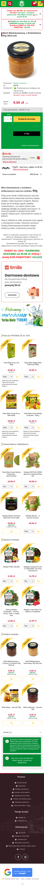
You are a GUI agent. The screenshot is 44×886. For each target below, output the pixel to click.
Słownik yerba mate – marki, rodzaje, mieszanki (22, 879)
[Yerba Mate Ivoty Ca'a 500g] (11, 351)
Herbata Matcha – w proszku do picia (33, 517)
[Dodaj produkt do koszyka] (17, 376)
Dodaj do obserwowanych (30, 145)
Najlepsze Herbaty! (10, 540)
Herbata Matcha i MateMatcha (15, 444)
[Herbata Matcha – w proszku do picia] (32, 504)
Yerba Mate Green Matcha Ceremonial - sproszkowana (11, 474)
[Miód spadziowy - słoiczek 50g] (32, 695)
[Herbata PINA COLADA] (11, 555)
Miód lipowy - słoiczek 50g (11, 707)
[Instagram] (25, 857)
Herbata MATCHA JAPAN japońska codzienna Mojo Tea (33, 474)
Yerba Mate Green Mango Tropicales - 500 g (33, 414)
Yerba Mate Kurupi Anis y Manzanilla (11, 414)
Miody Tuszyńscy (20, 83)
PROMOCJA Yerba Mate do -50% (22, 21)
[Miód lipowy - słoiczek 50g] (11, 695)
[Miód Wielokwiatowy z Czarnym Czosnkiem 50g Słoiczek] (11, 649)
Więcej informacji (9, 162)
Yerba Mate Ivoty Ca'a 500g (11, 364)
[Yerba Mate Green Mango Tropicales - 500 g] (32, 401)
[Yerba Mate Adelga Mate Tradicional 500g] (32, 351)
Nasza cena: (5, 103)
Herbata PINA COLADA (11, 567)
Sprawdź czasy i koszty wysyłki (25, 95)
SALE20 (27, 27)
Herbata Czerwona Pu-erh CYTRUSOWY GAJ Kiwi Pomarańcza (33, 568)
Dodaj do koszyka (26, 119)
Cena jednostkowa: (10, 110)
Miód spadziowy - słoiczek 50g (32, 708)
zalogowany (21, 762)
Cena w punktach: (9, 174)
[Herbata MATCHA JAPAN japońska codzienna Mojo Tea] (32, 460)
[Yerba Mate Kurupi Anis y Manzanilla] (11, 401)
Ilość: (9, 114)
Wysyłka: (6, 93)
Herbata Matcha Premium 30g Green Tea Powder (11, 517)
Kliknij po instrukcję (20, 169)
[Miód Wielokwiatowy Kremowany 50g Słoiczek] (32, 649)
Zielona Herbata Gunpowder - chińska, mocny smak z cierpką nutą (11, 612)
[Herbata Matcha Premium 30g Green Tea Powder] (11, 504)
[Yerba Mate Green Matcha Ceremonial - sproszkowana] (11, 460)
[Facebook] (18, 857)
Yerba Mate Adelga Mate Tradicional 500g (32, 364)
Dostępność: (8, 88)
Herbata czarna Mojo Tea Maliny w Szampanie (33, 610)
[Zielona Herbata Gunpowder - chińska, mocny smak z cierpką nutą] (11, 598)
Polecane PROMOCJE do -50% (16, 336)
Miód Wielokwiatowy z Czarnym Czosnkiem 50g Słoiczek (11, 663)
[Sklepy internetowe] (22, 883)
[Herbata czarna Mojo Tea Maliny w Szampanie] (32, 598)
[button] (3, 3)
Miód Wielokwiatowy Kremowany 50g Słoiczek (33, 662)
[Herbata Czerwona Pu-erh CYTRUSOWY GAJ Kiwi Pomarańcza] (32, 555)
